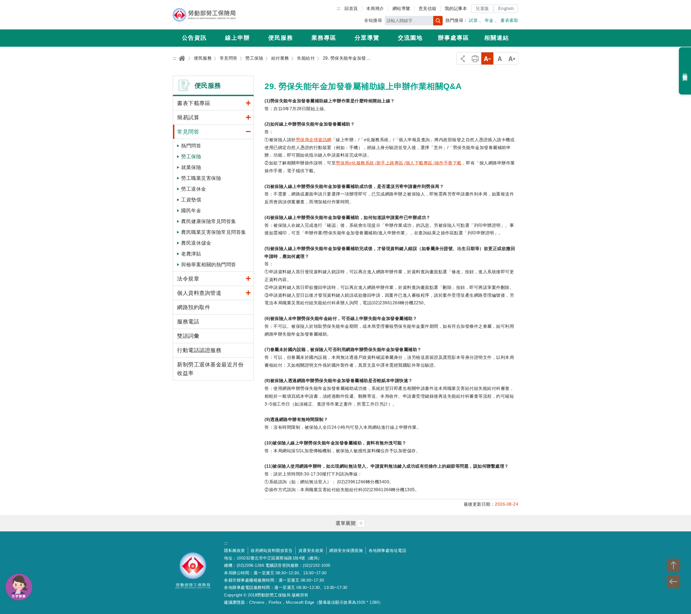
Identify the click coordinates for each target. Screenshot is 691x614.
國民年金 (191, 210)
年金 (489, 20)
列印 (475, 58)
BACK (673, 581)
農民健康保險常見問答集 (208, 221)
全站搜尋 (373, 20)
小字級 (487, 58)
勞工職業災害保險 (201, 178)
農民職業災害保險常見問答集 (213, 232)
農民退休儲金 (196, 243)
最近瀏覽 (685, 71)
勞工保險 (191, 156)
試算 (473, 20)
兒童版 (482, 8)
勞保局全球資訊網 (313, 139)
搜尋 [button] (438, 20)
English (506, 8)
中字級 (500, 58)
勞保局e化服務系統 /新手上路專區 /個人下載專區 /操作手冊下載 (399, 163)
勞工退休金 (193, 189)
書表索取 (509, 20)
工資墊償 (191, 200)
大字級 (512, 58)
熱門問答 (191, 146)
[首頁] (182, 58)
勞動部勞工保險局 (204, 15)
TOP (673, 565)
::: (339, 8)
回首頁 (351, 8)
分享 (463, 58)
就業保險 (191, 167)
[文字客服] (18, 586)
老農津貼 (191, 254)
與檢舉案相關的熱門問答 (208, 264)
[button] (345, 523)
